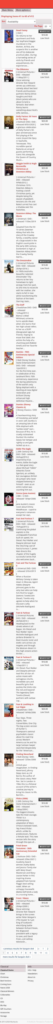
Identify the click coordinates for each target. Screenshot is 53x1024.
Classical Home (7, 970)
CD (1, 998)
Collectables (5, 995)
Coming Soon (5, 984)
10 (35, 952)
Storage (3, 1016)
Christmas (4, 977)
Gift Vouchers (5, 1009)
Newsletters (32, 973)
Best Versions (5, 980)
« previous (18, 948)
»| (46, 952)
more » (17, 957)
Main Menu (7, 10)
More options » (23, 10)
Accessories (5, 1012)
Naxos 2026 (5, 987)
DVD (2, 1002)
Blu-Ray (3, 1005)
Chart (2, 973)
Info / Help (32, 970)
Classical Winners (7, 991)
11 (41, 952)
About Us (31, 977)
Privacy (31, 980)
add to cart (45, 31)
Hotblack (32, 1022)
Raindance (40, 1022)
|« (38, 948)
